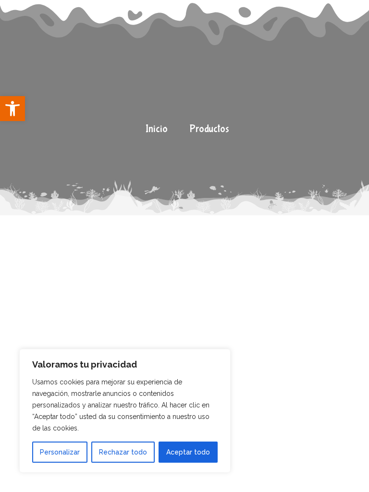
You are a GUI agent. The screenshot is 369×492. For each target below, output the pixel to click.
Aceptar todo (188, 452)
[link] (12, 108)
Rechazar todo (123, 452)
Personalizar (60, 452)
